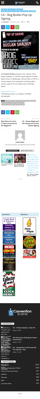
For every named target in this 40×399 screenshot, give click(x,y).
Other (2, 380)
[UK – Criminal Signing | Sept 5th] (7, 158)
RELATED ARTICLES (12, 150)
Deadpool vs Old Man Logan (9, 104)
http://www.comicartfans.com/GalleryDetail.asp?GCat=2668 (20, 144)
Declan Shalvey (31, 101)
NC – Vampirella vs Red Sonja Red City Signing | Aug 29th (19, 165)
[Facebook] (3, 27)
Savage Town (20, 102)
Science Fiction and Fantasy (9, 371)
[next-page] (21, 179)
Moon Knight (5, 102)
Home (2, 7)
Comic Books (15, 7)
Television (4, 377)
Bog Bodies (21, 104)
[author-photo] (20, 135)
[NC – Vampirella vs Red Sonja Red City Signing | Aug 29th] (20, 158)
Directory (19, 9)
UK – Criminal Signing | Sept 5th (7, 164)
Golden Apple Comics (8, 91)
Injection (13, 102)
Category (8, 7)
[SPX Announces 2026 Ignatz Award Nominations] (6, 344)
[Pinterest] (12, 27)
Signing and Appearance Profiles (10, 11)
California (32, 11)
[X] (8, 27)
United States (24, 11)
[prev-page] (19, 179)
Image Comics (22, 101)
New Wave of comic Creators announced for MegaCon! (9, 123)
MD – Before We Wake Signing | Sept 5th (33, 175)
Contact (20, 393)
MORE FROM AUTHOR (27, 150)
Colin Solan (6, 22)
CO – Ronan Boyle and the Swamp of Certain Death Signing (30, 123)
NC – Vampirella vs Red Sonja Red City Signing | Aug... (24, 348)
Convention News (6, 383)
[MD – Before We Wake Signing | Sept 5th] (33, 163)
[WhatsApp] (17, 27)
